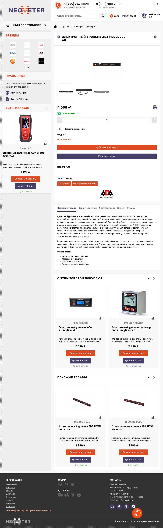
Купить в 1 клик (25, 186)
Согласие (10, 500)
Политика (10, 503)
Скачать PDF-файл (19, 99)
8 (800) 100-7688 (108, 4)
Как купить (11, 497)
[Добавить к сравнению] (45, 144)
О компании (11, 484)
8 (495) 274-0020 (76, 4)
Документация (107, 208)
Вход (116, 15)
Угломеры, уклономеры (84, 26)
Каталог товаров (27, 25)
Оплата (9, 491)
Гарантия (10, 487)
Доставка (10, 494)
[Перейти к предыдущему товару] (58, 37)
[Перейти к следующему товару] (155, 37)
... (27, 67)
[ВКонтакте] (112, 506)
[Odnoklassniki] (126, 506)
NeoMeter (27, 10)
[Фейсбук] (119, 506)
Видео (120, 208)
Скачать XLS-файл (19, 93)
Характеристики (88, 208)
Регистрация (129, 15)
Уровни (65, 26)
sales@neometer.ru (124, 500)
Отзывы (131, 208)
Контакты (10, 507)
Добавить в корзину (107, 147)
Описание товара (66, 208)
